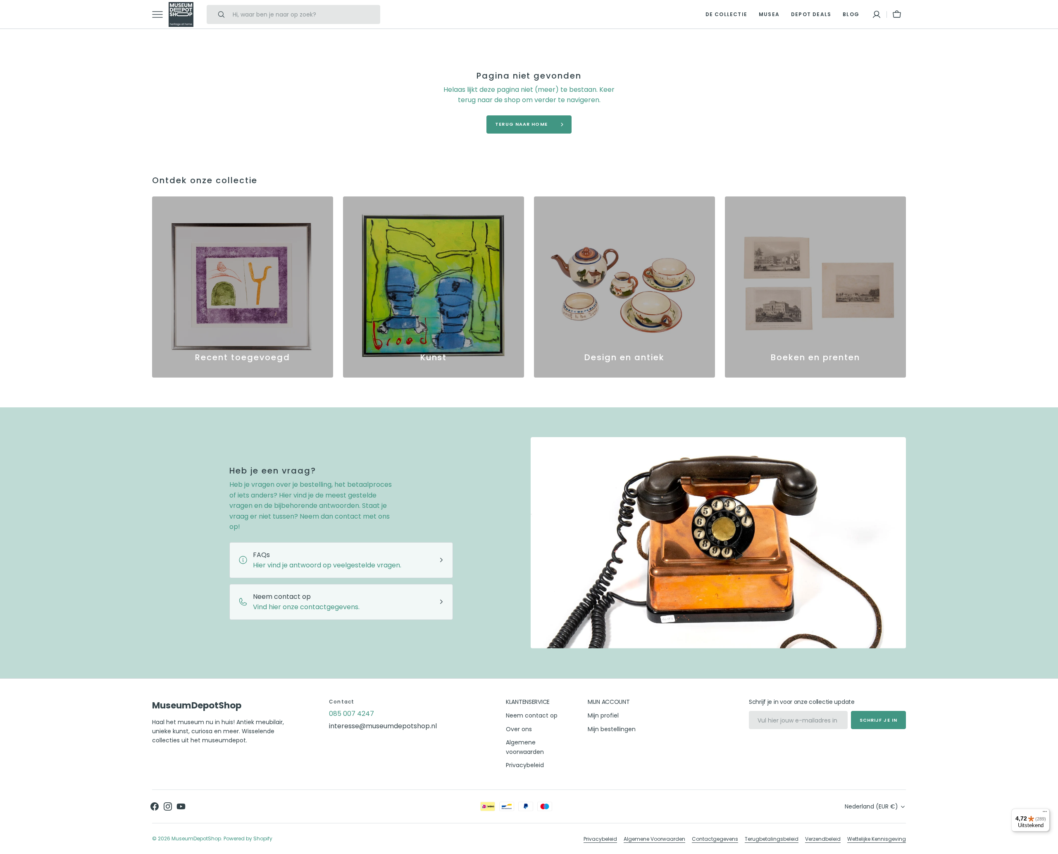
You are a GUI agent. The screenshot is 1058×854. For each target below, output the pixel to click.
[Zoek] (218, 14)
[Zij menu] (160, 14)
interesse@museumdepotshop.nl (383, 726)
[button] (876, 14)
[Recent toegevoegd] (242, 287)
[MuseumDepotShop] (181, 14)
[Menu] (1045, 813)
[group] (242, 287)
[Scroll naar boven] (1048, 844)
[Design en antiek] (624, 287)
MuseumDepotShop (196, 838)
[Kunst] (433, 287)
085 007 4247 (351, 713)
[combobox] (304, 14)
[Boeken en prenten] (815, 287)
